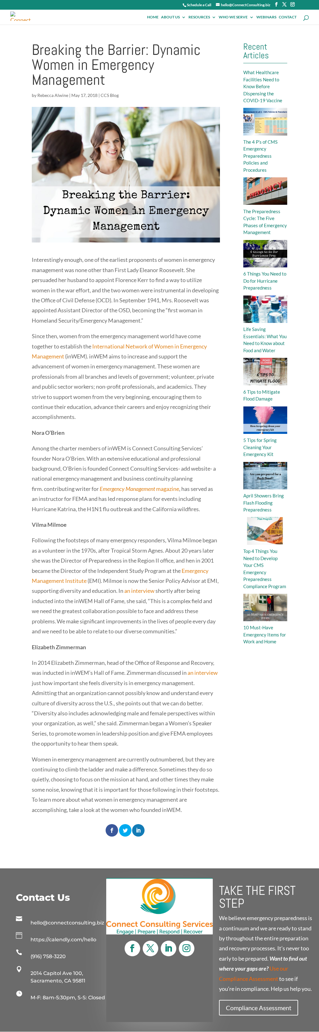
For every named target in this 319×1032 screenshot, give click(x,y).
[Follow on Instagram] (186, 948)
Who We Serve (233, 17)
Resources (199, 17)
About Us (170, 17)
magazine (139, 488)
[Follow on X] (150, 948)
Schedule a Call (199, 4)
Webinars (266, 17)
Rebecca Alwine (52, 95)
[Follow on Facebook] (132, 948)
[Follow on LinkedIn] (168, 948)
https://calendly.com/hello (63, 940)
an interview (139, 590)
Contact (288, 17)
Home (153, 17)
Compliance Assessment (258, 1007)
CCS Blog (110, 95)
